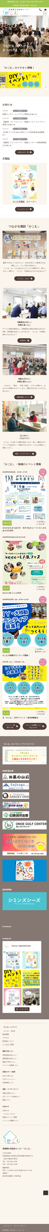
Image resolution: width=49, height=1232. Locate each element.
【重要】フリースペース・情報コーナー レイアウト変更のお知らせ (24, 123)
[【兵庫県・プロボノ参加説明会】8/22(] (31, 978)
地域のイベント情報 (10, 1117)
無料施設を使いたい (10, 1058)
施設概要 (6, 1034)
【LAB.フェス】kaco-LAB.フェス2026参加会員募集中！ (24, 133)
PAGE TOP (45, 1193)
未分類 (20, 110)
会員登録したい (8, 1082)
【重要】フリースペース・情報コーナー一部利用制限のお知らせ (24, 143)
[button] (46, 87)
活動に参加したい (9, 1093)
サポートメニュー (9, 1079)
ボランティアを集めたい (11, 1096)
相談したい (6, 1100)
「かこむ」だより (9, 1114)
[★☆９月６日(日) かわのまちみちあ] (12, 960)
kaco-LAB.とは (8, 1076)
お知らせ (20, 118)
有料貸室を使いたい (10, 1055)
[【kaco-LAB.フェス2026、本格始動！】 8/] (31, 996)
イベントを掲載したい (10, 1120)
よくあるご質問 (8, 1044)
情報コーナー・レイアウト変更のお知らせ (20, 114)
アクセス (6, 1038)
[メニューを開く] (45, 13)
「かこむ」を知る (9, 1031)
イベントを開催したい (10, 1065)
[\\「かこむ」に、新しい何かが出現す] (12, 978)
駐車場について (8, 1041)
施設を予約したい (9, 1062)
